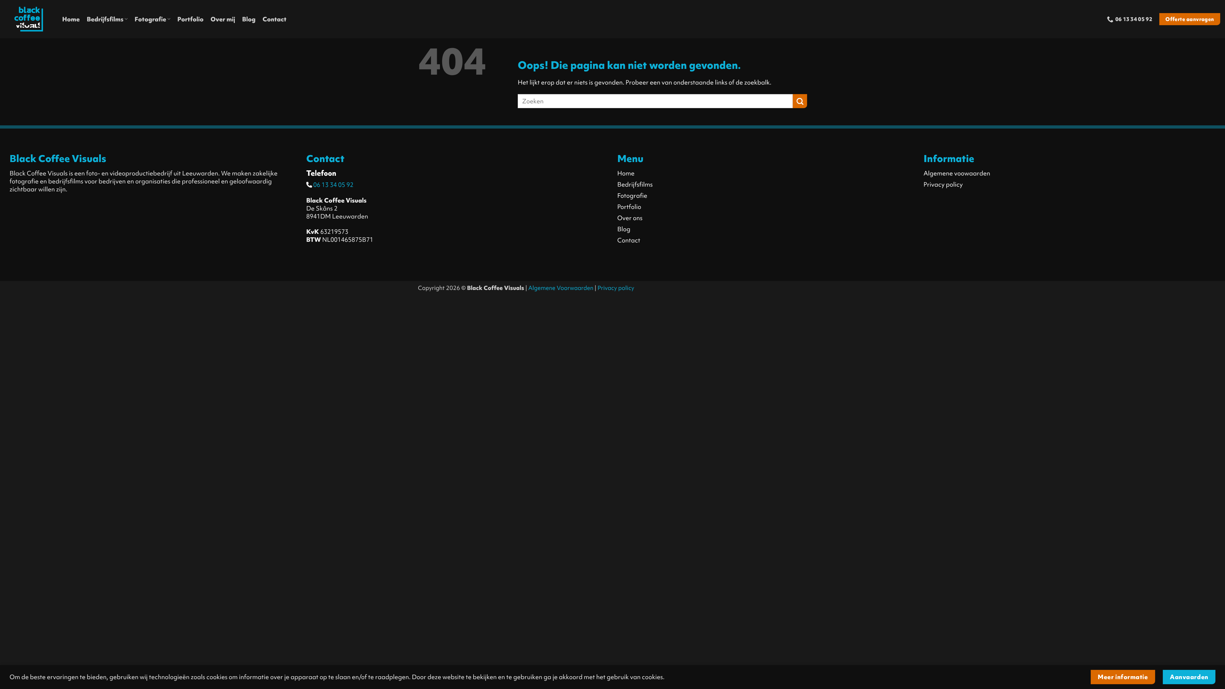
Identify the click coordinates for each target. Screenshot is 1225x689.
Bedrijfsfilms (105, 19)
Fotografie (150, 19)
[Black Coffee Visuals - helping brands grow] (29, 19)
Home (71, 19)
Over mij (223, 19)
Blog (249, 19)
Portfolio (190, 19)
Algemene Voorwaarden (560, 288)
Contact (274, 19)
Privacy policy (616, 288)
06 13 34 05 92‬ (332, 185)
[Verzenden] (800, 101)
